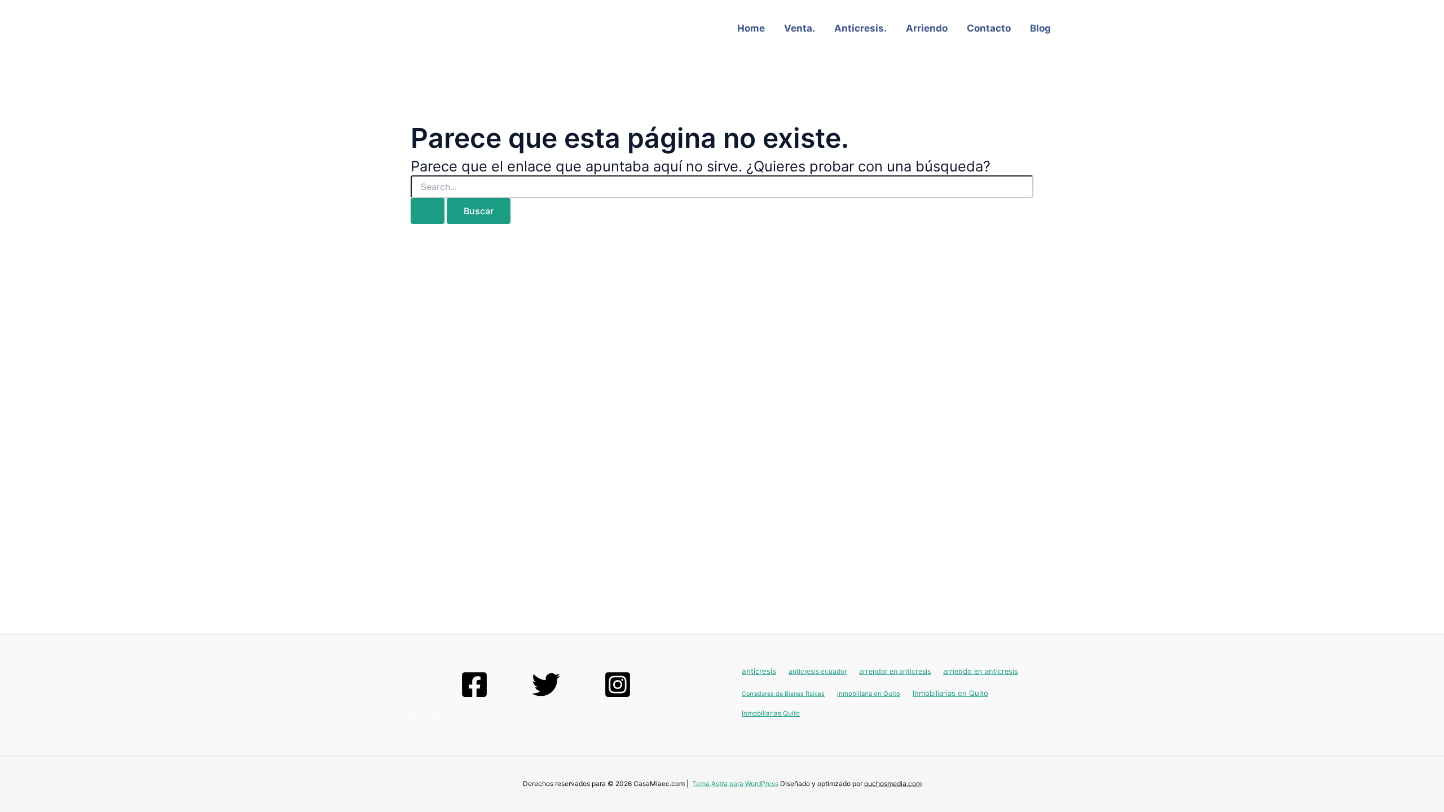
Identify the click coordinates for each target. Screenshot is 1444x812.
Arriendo (927, 28)
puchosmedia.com (893, 783)
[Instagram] (617, 684)
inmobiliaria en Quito (868, 694)
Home (751, 28)
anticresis (759, 671)
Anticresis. (860, 28)
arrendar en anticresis (895, 671)
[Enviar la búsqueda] (427, 211)
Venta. (799, 28)
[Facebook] (474, 684)
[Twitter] (546, 684)
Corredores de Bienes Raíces (783, 694)
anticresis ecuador (818, 671)
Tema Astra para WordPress (735, 783)
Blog (1040, 28)
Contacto (989, 28)
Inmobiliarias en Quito (950, 693)
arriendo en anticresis (980, 671)
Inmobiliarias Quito (771, 713)
